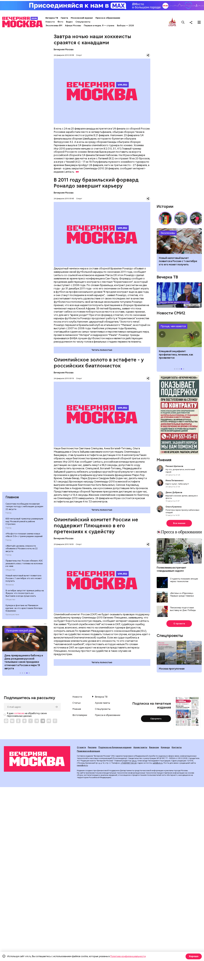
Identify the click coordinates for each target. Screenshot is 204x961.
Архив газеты (102, 703)
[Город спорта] (172, 22)
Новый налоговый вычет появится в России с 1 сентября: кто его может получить (24, 578)
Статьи (76, 703)
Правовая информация (88, 751)
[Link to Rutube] (49, 721)
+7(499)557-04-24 (129, 763)
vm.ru (134, 760)
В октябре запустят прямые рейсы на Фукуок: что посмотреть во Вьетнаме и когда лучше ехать (25, 593)
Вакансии (154, 747)
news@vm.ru (82, 765)
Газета (64, 18)
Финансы (10, 585)
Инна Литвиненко (174, 480)
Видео (69, 21)
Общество (10, 570)
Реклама (92, 747)
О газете (81, 747)
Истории (165, 206)
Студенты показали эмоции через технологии (184, 580)
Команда (165, 747)
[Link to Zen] (24, 721)
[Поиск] (183, 22)
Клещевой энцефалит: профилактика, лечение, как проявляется (179, 334)
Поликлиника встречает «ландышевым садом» (171, 569)
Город (8, 513)
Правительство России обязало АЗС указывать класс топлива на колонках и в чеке (24, 563)
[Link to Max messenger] (6, 721)
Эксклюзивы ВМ (54, 25)
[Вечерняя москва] (37, 759)
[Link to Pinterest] (55, 721)
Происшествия (12, 614)
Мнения (164, 460)
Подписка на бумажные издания (114, 747)
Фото (60, 21)
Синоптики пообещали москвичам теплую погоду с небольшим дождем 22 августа (24, 506)
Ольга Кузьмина (174, 507)
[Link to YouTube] (30, 721)
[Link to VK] (12, 721)
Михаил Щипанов (174, 466)
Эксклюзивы (168, 233)
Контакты (177, 747)
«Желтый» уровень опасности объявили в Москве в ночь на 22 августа (22, 548)
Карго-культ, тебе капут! (177, 484)
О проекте (179, 623)
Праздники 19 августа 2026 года (24, 638)
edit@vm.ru (158, 763)
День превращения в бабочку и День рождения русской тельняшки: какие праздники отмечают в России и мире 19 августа (23, 662)
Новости (50, 21)
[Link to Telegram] (36, 721)
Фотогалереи (79, 715)
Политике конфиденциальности (128, 956)
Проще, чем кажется (173, 326)
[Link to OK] (18, 721)
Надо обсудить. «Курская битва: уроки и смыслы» (179, 295)
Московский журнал (82, 18)
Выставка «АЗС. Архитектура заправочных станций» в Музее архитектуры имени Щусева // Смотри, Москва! (165, 218)
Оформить (156, 718)
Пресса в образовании (107, 18)
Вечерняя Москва (63, 49)
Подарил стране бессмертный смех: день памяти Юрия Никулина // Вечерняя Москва (181, 218)
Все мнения (179, 523)
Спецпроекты (82, 21)
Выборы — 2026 (125, 25)
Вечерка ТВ (52, 18)
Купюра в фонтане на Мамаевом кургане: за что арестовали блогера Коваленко (24, 608)
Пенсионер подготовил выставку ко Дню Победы (183, 609)
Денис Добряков (174, 492)
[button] (7, 638)
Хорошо (193, 956)
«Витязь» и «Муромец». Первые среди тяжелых (182, 594)
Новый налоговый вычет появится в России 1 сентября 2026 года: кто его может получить (179, 241)
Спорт (79, 55)
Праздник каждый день (20, 630)
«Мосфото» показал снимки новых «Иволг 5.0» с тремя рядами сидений (24, 535)
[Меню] (199, 22)
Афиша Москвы (73, 25)
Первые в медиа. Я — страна (99, 25)
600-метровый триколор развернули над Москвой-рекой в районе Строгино (24, 521)
